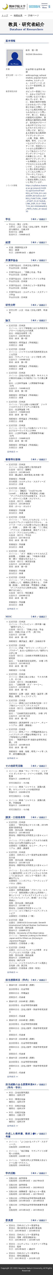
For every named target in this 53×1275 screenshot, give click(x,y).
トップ (5, 15)
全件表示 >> (12, 452)
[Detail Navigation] (44, 6)
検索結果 (18, 15)
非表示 (42, 219)
